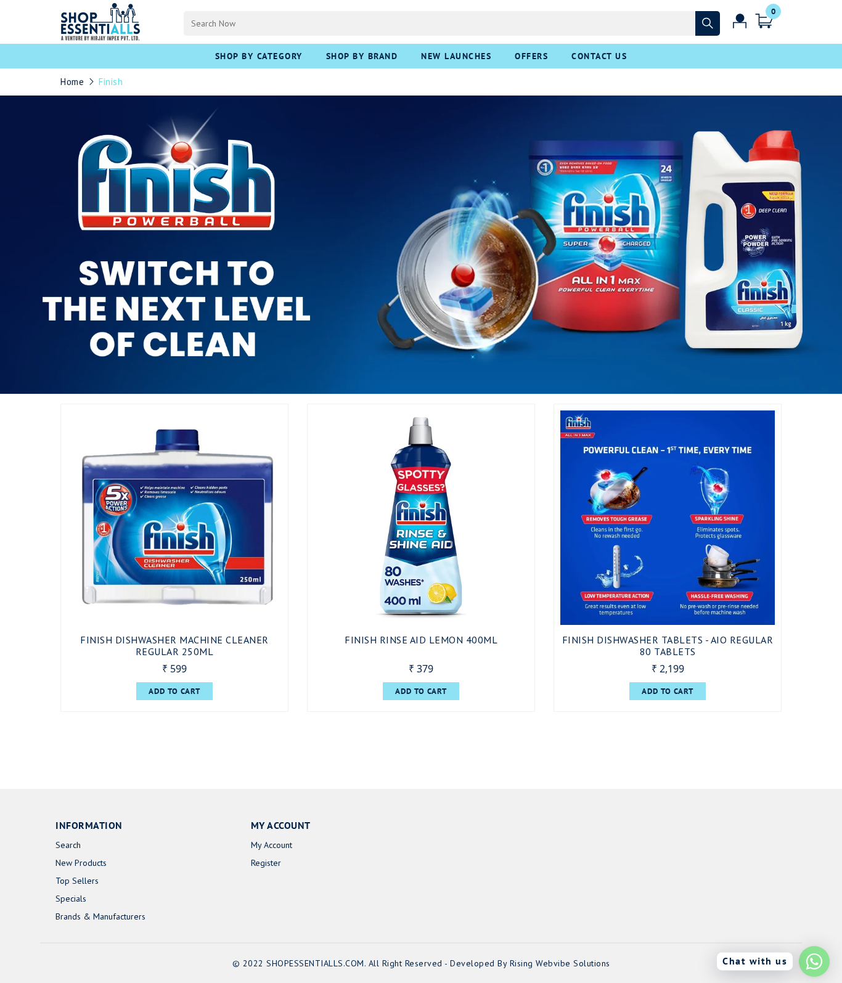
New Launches (456, 56)
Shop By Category (259, 56)
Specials (70, 898)
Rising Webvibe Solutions (560, 963)
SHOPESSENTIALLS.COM (315, 963)
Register (266, 862)
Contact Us (599, 56)
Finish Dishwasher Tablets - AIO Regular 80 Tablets (668, 646)
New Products (81, 862)
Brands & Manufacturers (100, 916)
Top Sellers (77, 880)
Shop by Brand (362, 56)
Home (72, 82)
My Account (271, 844)
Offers (531, 56)
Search (68, 844)
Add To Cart (174, 691)
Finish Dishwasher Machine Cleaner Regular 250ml (174, 646)
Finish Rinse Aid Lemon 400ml (421, 640)
